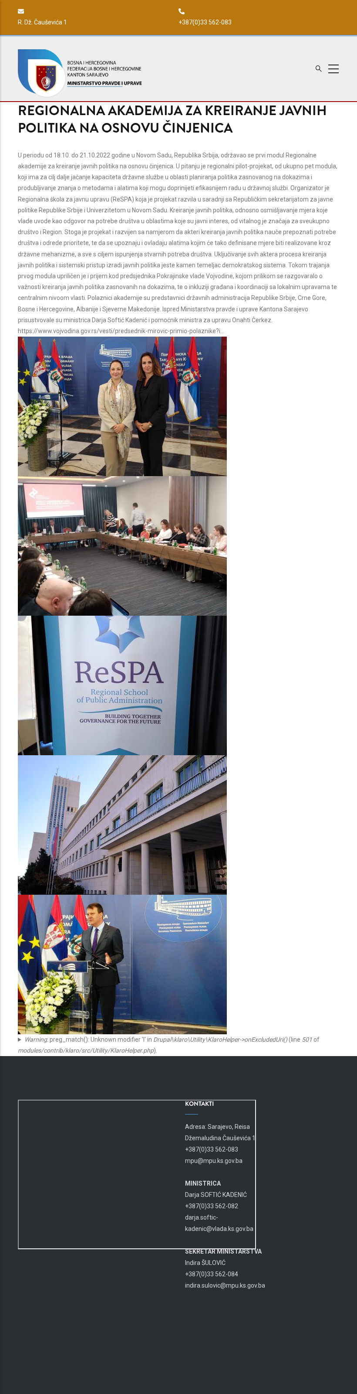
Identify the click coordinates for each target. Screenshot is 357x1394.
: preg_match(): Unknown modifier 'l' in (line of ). (169, 1045)
